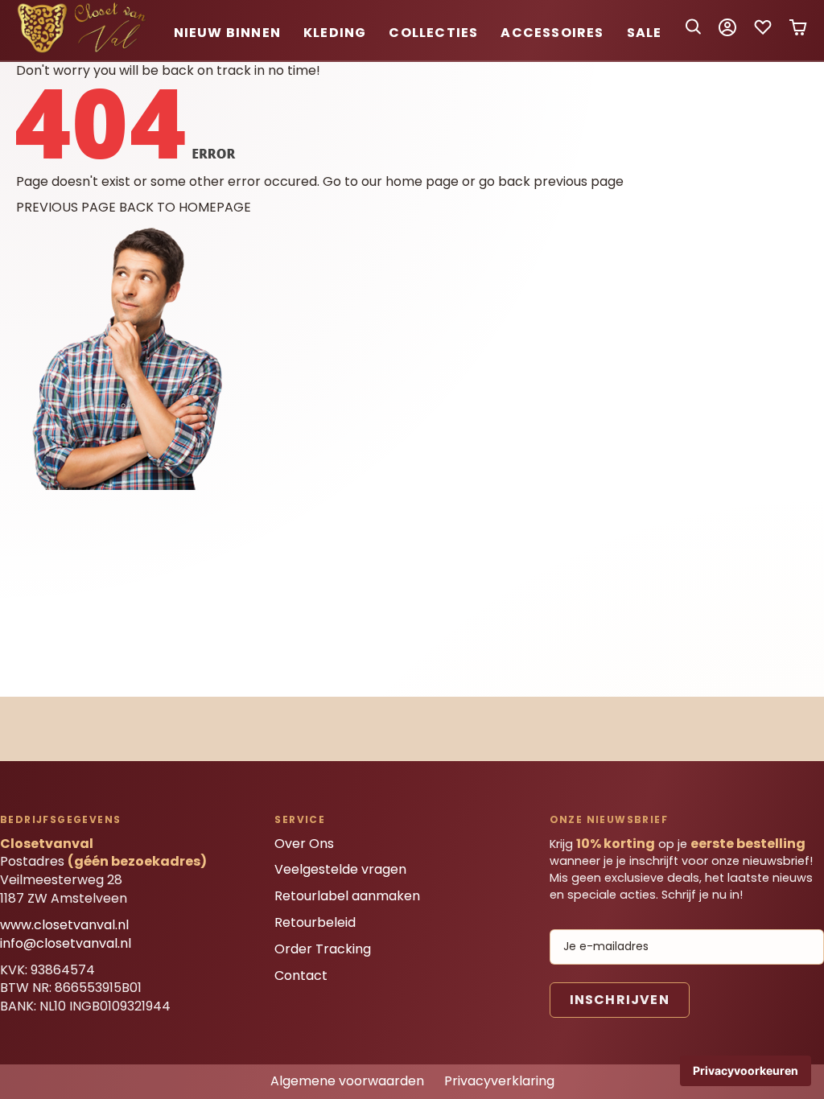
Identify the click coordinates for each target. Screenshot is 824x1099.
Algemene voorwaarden (347, 1081)
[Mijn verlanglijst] (762, 32)
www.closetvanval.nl (64, 925)
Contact (301, 975)
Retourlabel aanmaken (347, 896)
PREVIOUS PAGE (66, 207)
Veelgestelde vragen (340, 869)
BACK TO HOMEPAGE (185, 207)
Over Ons (304, 843)
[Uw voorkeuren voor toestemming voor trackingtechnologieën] (745, 1071)
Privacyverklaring (499, 1081)
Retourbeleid (315, 922)
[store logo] (84, 50)
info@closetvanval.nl (65, 943)
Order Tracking (322, 949)
